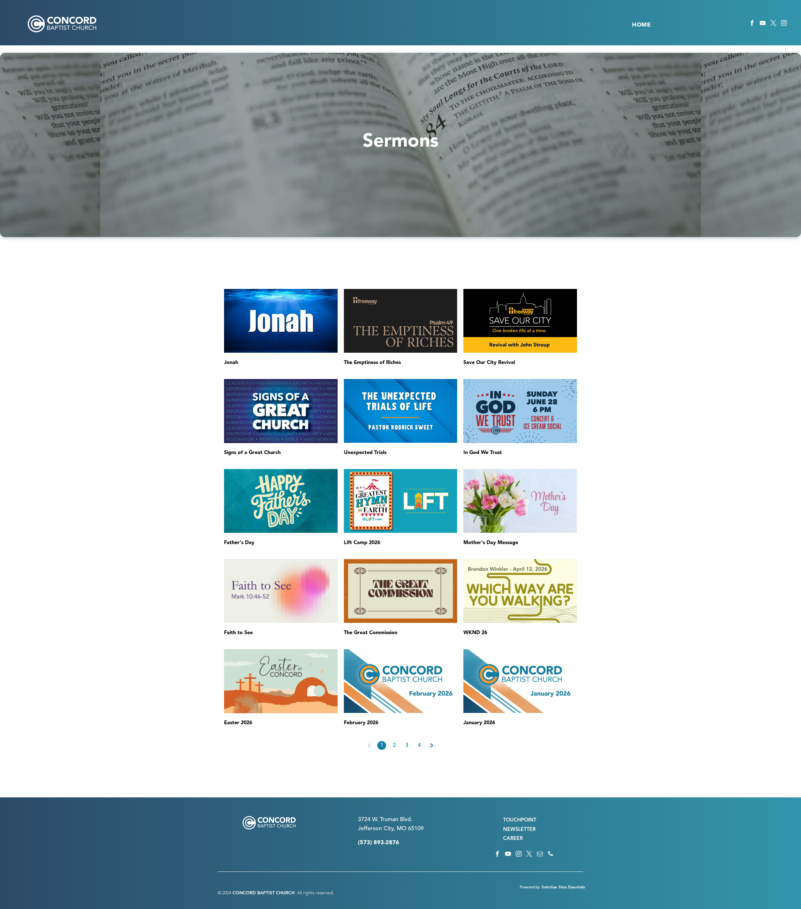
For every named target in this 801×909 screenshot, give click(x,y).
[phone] (550, 854)
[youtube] (762, 24)
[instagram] (783, 24)
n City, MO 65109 (401, 828)
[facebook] (752, 24)
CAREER (513, 838)
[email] (539, 854)
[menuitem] (641, 25)
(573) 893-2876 (378, 843)
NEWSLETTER (519, 829)
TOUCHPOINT (519, 820)
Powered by (530, 887)
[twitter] (773, 24)
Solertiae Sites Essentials (563, 887)
